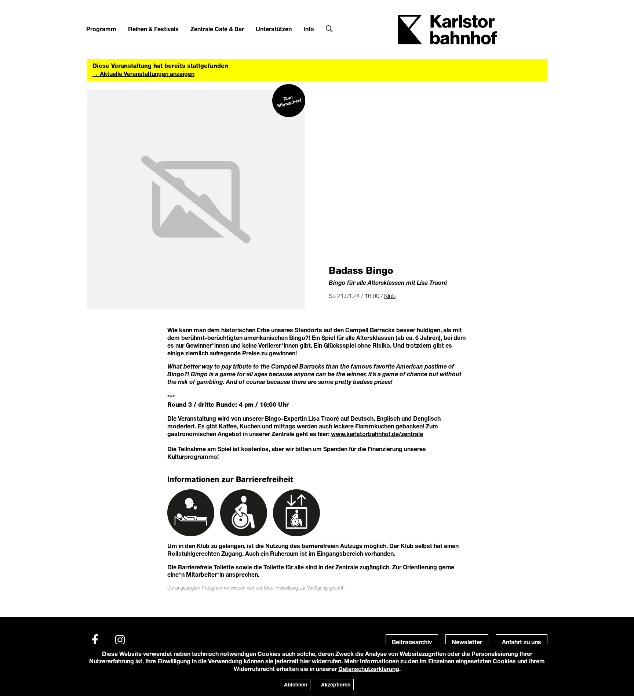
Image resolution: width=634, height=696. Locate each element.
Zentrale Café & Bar (217, 28)
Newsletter (467, 641)
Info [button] (308, 28)
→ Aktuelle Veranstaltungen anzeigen (143, 73)
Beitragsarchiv (412, 641)
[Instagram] (119, 639)
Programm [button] (101, 28)
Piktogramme (215, 588)
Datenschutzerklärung (368, 668)
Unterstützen (274, 28)
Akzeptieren (335, 684)
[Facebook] (95, 639)
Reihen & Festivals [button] (153, 28)
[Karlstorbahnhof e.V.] (447, 28)
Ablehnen (295, 684)
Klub (390, 296)
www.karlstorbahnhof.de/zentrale (377, 433)
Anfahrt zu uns (521, 641)
